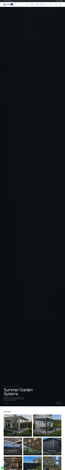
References (42, 4)
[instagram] (59, 1)
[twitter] (57, 1)
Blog (46, 4)
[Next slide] (60, 403)
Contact (50, 4)
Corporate (32, 4)
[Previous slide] (57, 403)
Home (28, 4)
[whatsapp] (2, 467)
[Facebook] (56, 1)
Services (37, 4)
